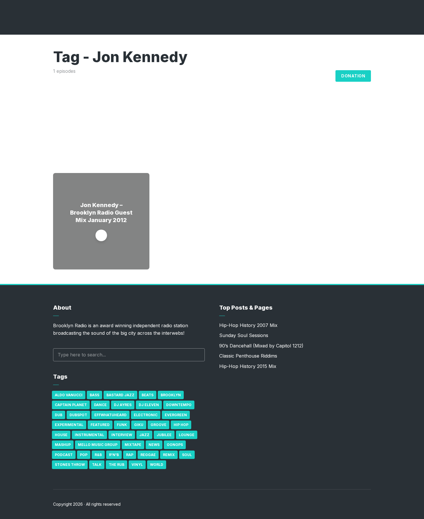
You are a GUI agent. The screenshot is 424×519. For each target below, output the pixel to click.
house (61, 435)
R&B (98, 455)
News (154, 444)
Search (197, 354)
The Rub (116, 464)
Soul (187, 455)
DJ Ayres (123, 405)
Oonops (175, 444)
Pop (83, 455)
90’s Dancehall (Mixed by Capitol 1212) (261, 346)
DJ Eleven (149, 405)
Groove (158, 425)
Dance (100, 405)
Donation (353, 75)
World (156, 464)
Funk (122, 425)
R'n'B (114, 455)
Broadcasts (258, 76)
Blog (325, 76)
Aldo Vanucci (68, 395)
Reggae (148, 455)
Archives (295, 76)
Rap (129, 455)
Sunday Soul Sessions (243, 335)
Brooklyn (171, 395)
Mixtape (133, 444)
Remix (169, 455)
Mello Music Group (97, 444)
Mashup (63, 444)
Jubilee (164, 435)
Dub (58, 415)
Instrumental (89, 435)
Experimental (69, 425)
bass (94, 395)
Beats (147, 395)
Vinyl (137, 464)
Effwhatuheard (110, 415)
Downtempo (179, 405)
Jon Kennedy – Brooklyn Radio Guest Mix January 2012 (101, 213)
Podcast (64, 455)
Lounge (186, 435)
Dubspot (78, 415)
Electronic (145, 415)
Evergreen (176, 415)
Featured (100, 425)
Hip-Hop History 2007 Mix (248, 325)
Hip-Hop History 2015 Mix (247, 366)
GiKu (138, 425)
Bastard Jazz (120, 395)
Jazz (144, 435)
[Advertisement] (212, 118)
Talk (97, 464)
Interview (121, 435)
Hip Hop (181, 425)
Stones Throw (70, 464)
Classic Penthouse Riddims (248, 356)
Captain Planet (71, 405)
